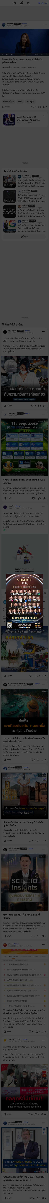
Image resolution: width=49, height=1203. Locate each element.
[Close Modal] (40, 577)
